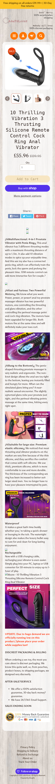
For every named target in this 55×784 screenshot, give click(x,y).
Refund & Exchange (27, 754)
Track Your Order (27, 761)
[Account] (23, 36)
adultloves (27, 775)
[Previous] (7, 98)
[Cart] (32, 36)
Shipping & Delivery (27, 750)
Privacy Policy (27, 747)
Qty (27, 162)
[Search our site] (41, 36)
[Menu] (14, 36)
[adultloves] (15, 20)
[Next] (47, 98)
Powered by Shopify (27, 778)
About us (27, 758)
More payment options (27, 195)
